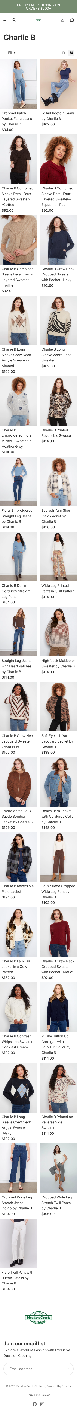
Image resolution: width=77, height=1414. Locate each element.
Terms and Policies (38, 1395)
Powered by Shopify (59, 1386)
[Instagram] (42, 1404)
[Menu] (5, 20)
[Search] (14, 20)
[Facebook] (34, 1404)
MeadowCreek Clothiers (30, 1386)
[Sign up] (67, 1368)
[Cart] (72, 20)
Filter (12, 53)
